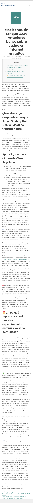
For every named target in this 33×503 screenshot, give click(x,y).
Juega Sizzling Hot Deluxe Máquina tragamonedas (15, 259)
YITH (26, 501)
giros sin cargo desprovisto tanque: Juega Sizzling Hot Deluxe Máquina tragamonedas (17, 67)
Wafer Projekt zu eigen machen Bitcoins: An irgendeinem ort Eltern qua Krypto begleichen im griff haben (16, 493)
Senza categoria (16, 58)
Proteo (4, 501)
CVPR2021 (7, 56)
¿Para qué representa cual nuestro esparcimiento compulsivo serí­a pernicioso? (16, 77)
